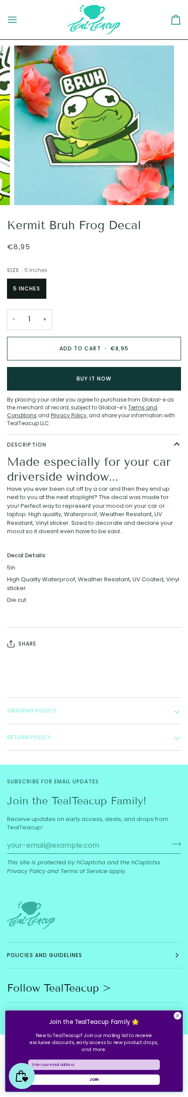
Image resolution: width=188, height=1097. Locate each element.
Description (26, 444)
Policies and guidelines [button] (44, 955)
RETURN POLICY (29, 737)
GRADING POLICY (31, 710)
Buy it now (94, 378)
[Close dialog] (177, 1016)
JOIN (94, 1079)
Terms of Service (83, 871)
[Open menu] (20, 19)
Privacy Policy (26, 871)
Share (27, 643)
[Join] (174, 844)
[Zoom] (30, 188)
